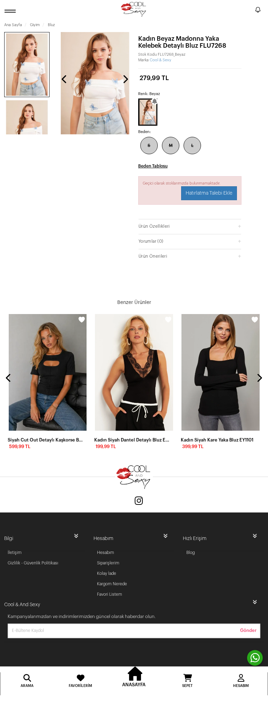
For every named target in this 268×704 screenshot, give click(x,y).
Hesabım (105, 552)
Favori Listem (109, 594)
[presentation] (64, 79)
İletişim (15, 552)
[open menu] (11, 11)
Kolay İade (106, 573)
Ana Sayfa (13, 25)
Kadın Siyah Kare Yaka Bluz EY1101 (217, 440)
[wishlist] (81, 319)
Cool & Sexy (160, 60)
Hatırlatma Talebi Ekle (209, 193)
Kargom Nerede (112, 584)
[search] (248, 10)
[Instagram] (139, 501)
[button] (189, 226)
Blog (190, 552)
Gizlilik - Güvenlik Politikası (33, 563)
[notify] (258, 11)
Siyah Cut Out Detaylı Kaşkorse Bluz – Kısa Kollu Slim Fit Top (45, 440)
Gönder (248, 630)
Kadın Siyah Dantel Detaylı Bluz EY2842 (132, 440)
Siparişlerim (108, 563)
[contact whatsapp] (255, 658)
